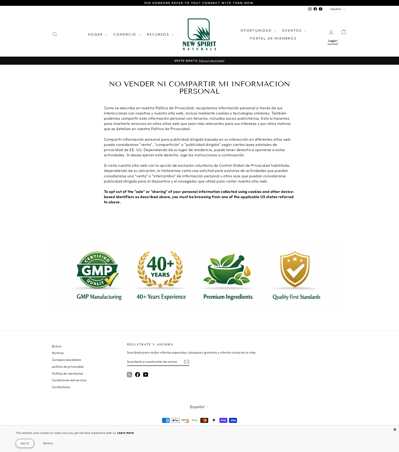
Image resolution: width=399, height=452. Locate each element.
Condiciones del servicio (69, 380)
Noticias (58, 353)
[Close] (395, 429)
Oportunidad (256, 30)
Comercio (125, 34)
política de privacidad (68, 367)
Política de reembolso (67, 373)
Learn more (125, 433)
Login (332, 41)
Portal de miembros (273, 38)
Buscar (57, 346)
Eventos (292, 30)
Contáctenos (61, 387)
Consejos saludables (66, 360)
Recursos (158, 34)
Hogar (96, 34)
